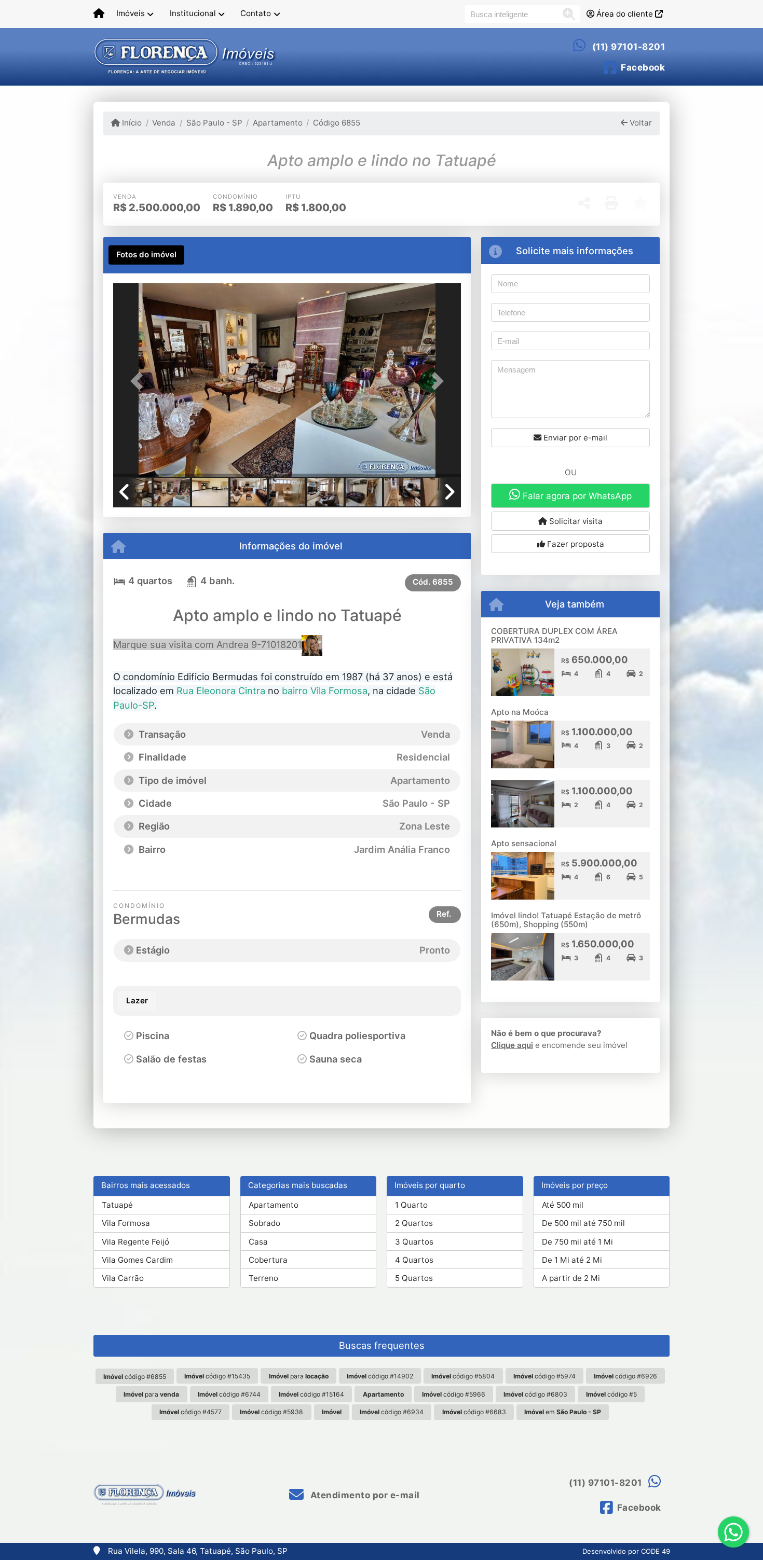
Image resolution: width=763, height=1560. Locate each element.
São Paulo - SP (214, 123)
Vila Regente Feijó (135, 1242)
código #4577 (190, 1412)
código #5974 (544, 1376)
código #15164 (311, 1394)
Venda (163, 123)
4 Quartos (414, 1260)
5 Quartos (414, 1278)
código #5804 (463, 1376)
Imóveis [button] (130, 13)
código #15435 (217, 1376)
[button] (139, 381)
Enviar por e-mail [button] (574, 438)
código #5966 (453, 1394)
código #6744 (229, 1394)
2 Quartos (414, 1223)
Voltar (640, 123)
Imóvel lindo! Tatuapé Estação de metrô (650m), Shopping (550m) (566, 919)
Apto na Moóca (520, 712)
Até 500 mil (562, 1205)
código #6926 (625, 1376)
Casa (258, 1242)
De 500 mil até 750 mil (583, 1223)
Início (131, 123)
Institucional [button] (193, 13)
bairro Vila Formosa (324, 690)
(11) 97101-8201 (628, 47)
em (562, 1412)
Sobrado (264, 1223)
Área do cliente (624, 14)
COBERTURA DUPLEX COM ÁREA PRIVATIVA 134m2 (554, 635)
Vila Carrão (123, 1278)
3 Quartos (414, 1242)
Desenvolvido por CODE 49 (626, 1551)
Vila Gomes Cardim (137, 1260)
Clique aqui (512, 1045)
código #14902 (380, 1376)
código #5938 (271, 1412)
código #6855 (134, 1376)
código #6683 (474, 1412)
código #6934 (392, 1412)
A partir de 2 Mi (571, 1278)
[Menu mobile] (98, 14)
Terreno (263, 1278)
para (299, 1376)
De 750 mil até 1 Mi (577, 1242)
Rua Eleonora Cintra (220, 690)
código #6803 (535, 1394)
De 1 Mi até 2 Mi (572, 1260)
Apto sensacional (523, 843)
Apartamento (278, 123)
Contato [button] (255, 13)
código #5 (611, 1394)
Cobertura (268, 1260)
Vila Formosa (126, 1223)
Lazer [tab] (137, 1000)
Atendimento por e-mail (364, 1495)
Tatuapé (117, 1205)
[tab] (146, 255)
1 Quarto (411, 1205)
